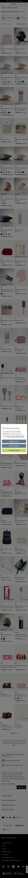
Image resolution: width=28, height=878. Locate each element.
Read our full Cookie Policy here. (15, 436)
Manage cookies (14, 441)
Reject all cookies (14, 446)
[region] (14, 439)
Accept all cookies (14, 450)
